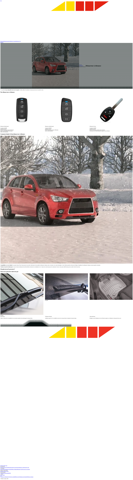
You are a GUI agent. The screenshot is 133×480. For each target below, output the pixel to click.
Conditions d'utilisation (4, 476)
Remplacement (6, 41)
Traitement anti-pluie (8, 469)
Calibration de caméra (12, 41)
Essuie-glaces (2, 469)
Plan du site (17, 476)
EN (1, 0)
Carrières (1, 473)
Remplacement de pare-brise (13, 467)
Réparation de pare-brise (4, 467)
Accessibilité (13, 476)
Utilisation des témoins (23, 476)
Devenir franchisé (6, 473)
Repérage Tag (18, 41)
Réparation (2, 41)
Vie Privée (9, 476)
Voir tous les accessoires (26, 469)
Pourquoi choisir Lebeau (4, 471)
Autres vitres (27, 467)
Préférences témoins (30, 476)
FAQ (10, 473)
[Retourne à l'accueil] (66, 40)
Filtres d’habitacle (14, 469)
